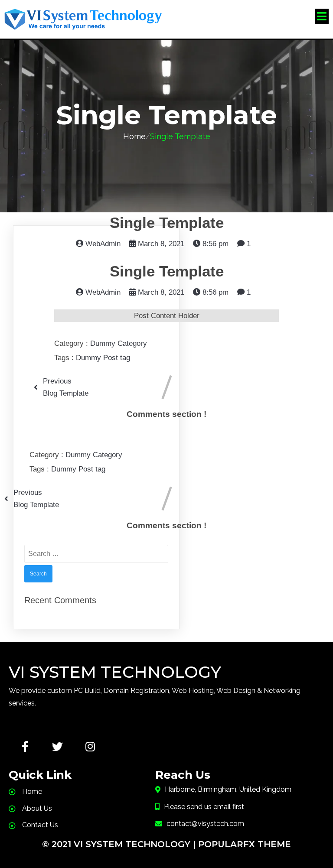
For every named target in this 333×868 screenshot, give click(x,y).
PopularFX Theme (244, 844)
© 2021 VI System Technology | (120, 844)
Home (134, 136)
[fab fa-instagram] (90, 746)
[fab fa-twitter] (57, 746)
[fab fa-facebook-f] (25, 746)
